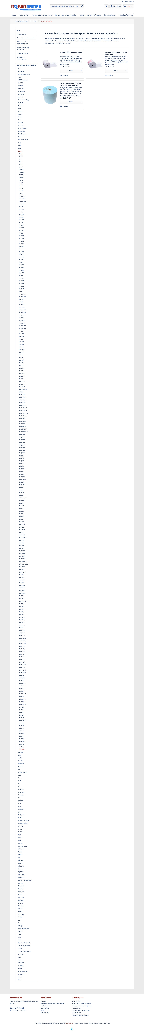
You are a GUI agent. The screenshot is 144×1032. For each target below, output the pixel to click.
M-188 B (21, 267)
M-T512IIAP (22, 297)
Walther (20, 965)
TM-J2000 (21, 455)
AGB (42, 1010)
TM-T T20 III (22, 572)
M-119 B (21, 217)
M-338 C (21, 286)
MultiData (21, 832)
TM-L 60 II (22, 477)
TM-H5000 (22, 418)
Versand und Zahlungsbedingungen (53, 1003)
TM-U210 (21, 680)
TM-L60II (21, 492)
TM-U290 (21, 715)
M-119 (21, 212)
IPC (19, 798)
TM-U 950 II (22, 670)
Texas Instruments (24, 943)
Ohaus (20, 855)
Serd (19, 920)
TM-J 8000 (22, 453)
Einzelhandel (76, 1001)
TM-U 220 (22, 635)
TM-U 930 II (22, 665)
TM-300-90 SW (23, 389)
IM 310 (21, 177)
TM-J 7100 (22, 442)
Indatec (20, 789)
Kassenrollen (76, 1008)
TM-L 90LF (22, 485)
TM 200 (21, 357)
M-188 (21, 262)
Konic (20, 806)
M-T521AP (22, 307)
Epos (19, 148)
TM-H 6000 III (23, 408)
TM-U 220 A (22, 638)
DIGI (19, 142)
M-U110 (21, 334)
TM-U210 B (22, 686)
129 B (20, 164)
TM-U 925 (22, 659)
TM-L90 (21, 495)
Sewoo (20, 923)
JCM (19, 803)
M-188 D (21, 270)
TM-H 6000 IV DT (24, 413)
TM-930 (21, 392)
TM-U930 (21, 739)
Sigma (20, 931)
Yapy (19, 977)
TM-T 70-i (21, 540)
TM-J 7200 (22, 445)
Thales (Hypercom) (24, 946)
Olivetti (20, 863)
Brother (20, 111)
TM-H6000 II (22, 426)
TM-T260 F (22, 585)
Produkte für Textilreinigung (22, 58)
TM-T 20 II (22, 524)
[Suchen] (82, 6)
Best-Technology (23, 100)
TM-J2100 (21, 458)
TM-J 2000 (22, 434)
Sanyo (20, 909)
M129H (21, 339)
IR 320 (21, 185)
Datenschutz (45, 1008)
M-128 (21, 222)
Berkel (20, 97)
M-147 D (21, 259)
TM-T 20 (21, 522)
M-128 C (21, 230)
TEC (19, 940)
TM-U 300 (22, 649)
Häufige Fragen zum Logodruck (82, 1006)
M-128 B (21, 228)
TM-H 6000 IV (23, 410)
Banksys (21, 88)
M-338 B (21, 283)
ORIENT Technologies (25, 880)
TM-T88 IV (22, 620)
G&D (19, 755)
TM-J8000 (21, 471)
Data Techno (22, 128)
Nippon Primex (23, 846)
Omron (20, 869)
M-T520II (21, 302)
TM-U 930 (22, 662)
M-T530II (21, 318)
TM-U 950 (22, 667)
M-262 (21, 275)
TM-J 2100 (22, 437)
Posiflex (20, 889)
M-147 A (21, 252)
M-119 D (21, 220)
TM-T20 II (21, 577)
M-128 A (21, 225)
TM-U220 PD (22, 704)
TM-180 (21, 363)
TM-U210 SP (22, 694)
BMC (19, 108)
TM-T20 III (22, 580)
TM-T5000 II (22, 593)
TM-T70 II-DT (22, 601)
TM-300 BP (22, 384)
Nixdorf (20, 849)
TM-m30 (21, 506)
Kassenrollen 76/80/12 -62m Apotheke (116, 53)
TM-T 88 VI (22, 567)
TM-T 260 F (22, 527)
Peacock (21, 886)
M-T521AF (22, 304)
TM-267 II (21, 376)
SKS (19, 934)
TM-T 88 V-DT (23, 561)
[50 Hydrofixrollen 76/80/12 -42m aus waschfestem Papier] (50, 95)
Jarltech (20, 801)
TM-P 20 (21, 508)
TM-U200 (21, 675)
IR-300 (21, 188)
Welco (20, 968)
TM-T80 (21, 606)
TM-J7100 (21, 463)
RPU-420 (21, 347)
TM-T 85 (21, 545)
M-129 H (21, 246)
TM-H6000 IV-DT (23, 432)
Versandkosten (69, 1023)
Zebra (20, 980)
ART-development (24, 74)
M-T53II (21, 331)
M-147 (21, 249)
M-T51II (21, 299)
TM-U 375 (22, 654)
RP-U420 (21, 344)
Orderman (21, 877)
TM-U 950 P (22, 673)
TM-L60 (21, 487)
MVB (19, 835)
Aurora (20, 83)
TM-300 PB (22, 387)
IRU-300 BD (22, 201)
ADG (19, 68)
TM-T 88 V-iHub (23, 564)
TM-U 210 (22, 633)
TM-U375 (21, 728)
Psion (20, 894)
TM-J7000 (21, 461)
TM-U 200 (22, 630)
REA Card (21, 900)
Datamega (21, 131)
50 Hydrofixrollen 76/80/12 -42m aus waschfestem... (70, 84)
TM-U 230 (22, 646)
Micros (20, 826)
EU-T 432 (21, 172)
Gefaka (20, 761)
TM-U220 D (22, 702)
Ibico (19, 778)
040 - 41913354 (17, 1008)
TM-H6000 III (22, 429)
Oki (19, 857)
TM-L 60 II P (22, 479)
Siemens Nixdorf (23, 929)
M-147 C (21, 257)
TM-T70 (21, 598)
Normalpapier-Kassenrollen (26, 38)
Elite (19, 145)
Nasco (20, 838)
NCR (19, 840)
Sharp (20, 926)
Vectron (20, 960)
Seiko (20, 917)
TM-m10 (21, 503)
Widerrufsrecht (46, 1006)
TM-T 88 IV (22, 556)
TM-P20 (21, 514)
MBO (19, 812)
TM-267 (21, 371)
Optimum (21, 874)
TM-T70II (21, 604)
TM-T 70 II (22, 535)
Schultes (21, 914)
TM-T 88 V (22, 559)
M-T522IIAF (22, 310)
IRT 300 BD (22, 196)
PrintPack (21, 892)
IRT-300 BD (22, 199)
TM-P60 (21, 516)
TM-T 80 (21, 543)
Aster (20, 77)
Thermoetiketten (22, 53)
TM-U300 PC (22, 720)
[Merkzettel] (106, 6)
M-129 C (21, 241)
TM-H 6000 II (22, 405)
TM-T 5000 (22, 530)
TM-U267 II (22, 710)
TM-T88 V (21, 622)
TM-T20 (21, 575)
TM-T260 (21, 583)
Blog (18, 30)
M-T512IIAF (22, 294)
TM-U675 (21, 733)
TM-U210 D (22, 688)
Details (70, 70)
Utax (19, 957)
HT (19, 769)
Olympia (21, 866)
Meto (20, 818)
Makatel (21, 809)
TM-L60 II (21, 490)
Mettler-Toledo (23, 823)
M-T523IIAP (22, 315)
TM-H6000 (22, 424)
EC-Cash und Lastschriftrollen (22, 43)
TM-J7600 (21, 469)
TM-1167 (21, 360)
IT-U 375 (21, 204)
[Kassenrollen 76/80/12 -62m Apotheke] (95, 63)
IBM (19, 781)
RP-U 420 (21, 342)
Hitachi (20, 766)
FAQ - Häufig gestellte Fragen (81, 1003)
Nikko (20, 843)
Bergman (21, 94)
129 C (20, 167)
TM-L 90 (21, 482)
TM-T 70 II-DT (23, 538)
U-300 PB (21, 749)
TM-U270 (21, 712)
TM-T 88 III (22, 553)
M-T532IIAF (22, 323)
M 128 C (21, 207)
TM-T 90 (21, 569)
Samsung (21, 906)
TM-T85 (21, 609)
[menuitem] (67, 6)
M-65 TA (21, 289)
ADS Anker (21, 71)
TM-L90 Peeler (23, 498)
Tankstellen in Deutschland (81, 1010)
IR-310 (21, 191)
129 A (20, 162)
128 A (20, 154)
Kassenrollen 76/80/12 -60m (71, 52)
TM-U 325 (22, 651)
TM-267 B (21, 373)
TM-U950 (21, 744)
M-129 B (21, 238)
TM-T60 (21, 596)
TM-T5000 (22, 590)
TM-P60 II (21, 519)
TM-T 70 (21, 532)
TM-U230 (21, 707)
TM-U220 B (22, 699)
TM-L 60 (21, 474)
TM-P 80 (21, 511)
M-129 (21, 233)
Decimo (20, 137)
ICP (19, 786)
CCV (19, 120)
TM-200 (21, 365)
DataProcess (22, 134)
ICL (19, 783)
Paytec (20, 883)
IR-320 (21, 193)
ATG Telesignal (23, 80)
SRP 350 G (22, 350)
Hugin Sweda (22, 772)
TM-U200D (22, 678)
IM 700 (21, 180)
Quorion (21, 897)
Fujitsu (20, 752)
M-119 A (21, 214)
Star (19, 937)
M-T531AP (22, 320)
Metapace (21, 815)
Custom (20, 125)
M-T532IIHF (22, 328)
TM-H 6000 (22, 402)
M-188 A (21, 265)
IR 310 (21, 183)
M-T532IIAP (22, 326)
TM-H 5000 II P (23, 400)
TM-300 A (21, 381)
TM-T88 (21, 612)
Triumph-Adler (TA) (24, 951)
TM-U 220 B (22, 641)
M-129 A (21, 236)
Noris (20, 852)
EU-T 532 (21, 175)
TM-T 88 (21, 548)
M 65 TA (21, 209)
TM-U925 (21, 736)
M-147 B (21, 254)
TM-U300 (21, 718)
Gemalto (21, 764)
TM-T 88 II (22, 551)
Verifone (21, 963)
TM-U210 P (22, 691)
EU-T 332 (21, 169)
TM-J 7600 (22, 447)
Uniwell (20, 954)
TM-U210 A (22, 683)
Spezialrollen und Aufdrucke (23, 48)
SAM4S (20, 903)
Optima (20, 872)
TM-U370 (21, 726)
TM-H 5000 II (22, 397)
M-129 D (21, 244)
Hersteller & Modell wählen (26, 65)
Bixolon (20, 103)
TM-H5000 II (22, 421)
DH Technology (23, 140)
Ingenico (21, 792)
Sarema (20, 911)
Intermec (21, 795)
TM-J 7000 (22, 440)
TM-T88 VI (22, 625)
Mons (20, 829)
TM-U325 (21, 723)
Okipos (20, 860)
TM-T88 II (21, 614)
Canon (20, 114)
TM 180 (21, 355)
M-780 (21, 291)
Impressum (45, 1013)
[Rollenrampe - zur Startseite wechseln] (26, 8)
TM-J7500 (21, 466)
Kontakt (43, 1001)
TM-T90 (21, 628)
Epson (20, 151)
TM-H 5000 (22, 395)
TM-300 (21, 379)
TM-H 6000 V (22, 416)
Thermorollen (21, 34)
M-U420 (21, 336)
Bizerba (20, 105)
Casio (20, 117)
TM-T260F (22, 588)
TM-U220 (21, 696)
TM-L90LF (21, 500)
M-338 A (21, 281)
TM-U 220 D (22, 643)
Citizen (20, 122)
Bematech (21, 91)
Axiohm (20, 85)
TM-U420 (21, 731)
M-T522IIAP (22, 312)
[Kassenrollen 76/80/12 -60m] (50, 63)
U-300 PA (21, 747)
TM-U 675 (22, 657)
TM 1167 (21, 352)
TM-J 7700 (22, 450)
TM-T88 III (22, 617)
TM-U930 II (22, 741)
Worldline (21, 974)
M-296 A (21, 278)
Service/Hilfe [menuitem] (127, 2)
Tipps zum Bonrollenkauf (80, 1015)
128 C (20, 159)
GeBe (20, 758)
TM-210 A (21, 368)
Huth (19, 775)
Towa (20, 948)
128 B (20, 156)
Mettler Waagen (23, 820)
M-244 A (21, 273)
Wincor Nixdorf (23, 971)
